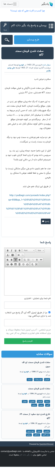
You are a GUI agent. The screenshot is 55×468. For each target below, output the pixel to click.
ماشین (32, 401)
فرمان (47, 379)
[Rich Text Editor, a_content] (27, 281)
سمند (29, 379)
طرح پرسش (33, 40)
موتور (25, 401)
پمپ (41, 405)
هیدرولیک (38, 379)
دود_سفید (30, 431)
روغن (34, 405)
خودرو (21, 64)
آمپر (47, 405)
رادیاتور (36, 435)
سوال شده (46, 64)
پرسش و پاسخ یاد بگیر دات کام (28, 25)
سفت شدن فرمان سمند (39, 388)
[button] (8, 250)
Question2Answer (46, 444)
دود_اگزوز (46, 435)
